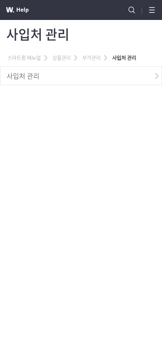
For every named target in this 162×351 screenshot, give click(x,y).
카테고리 (152, 10)
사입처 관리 (23, 76)
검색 (132, 10)
